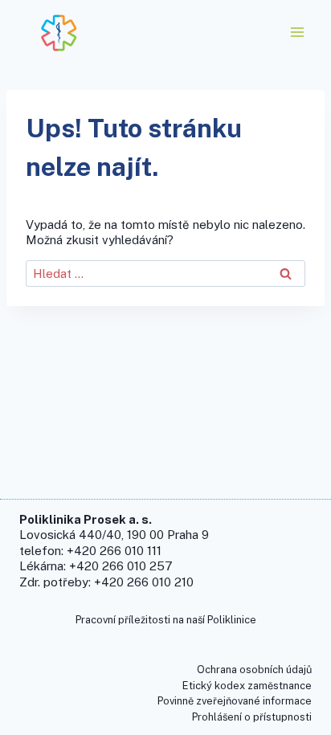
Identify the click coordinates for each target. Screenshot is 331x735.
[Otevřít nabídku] (297, 31)
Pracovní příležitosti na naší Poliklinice (166, 620)
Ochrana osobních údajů (254, 670)
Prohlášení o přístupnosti (252, 717)
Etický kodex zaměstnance (247, 686)
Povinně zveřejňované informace (234, 701)
